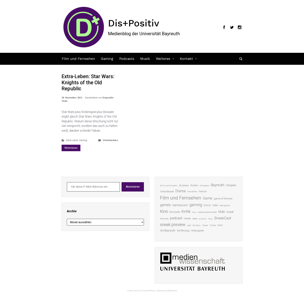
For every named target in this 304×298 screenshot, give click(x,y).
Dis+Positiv (133, 23)
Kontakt (186, 59)
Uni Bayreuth (167, 230)
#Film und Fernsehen (168, 186)
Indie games (224, 205)
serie (194, 218)
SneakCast (222, 218)
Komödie (175, 212)
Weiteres (163, 59)
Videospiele (197, 230)
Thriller (213, 225)
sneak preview (172, 224)
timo (220, 225)
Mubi (221, 212)
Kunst (194, 212)
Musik (145, 59)
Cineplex (231, 185)
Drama (180, 191)
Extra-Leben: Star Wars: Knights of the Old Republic (88, 82)
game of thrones (223, 198)
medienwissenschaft (207, 212)
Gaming (107, 59)
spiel (189, 225)
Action (194, 185)
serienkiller (203, 219)
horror (207, 205)
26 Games (184, 185)
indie (215, 205)
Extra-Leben (72, 140)
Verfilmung (183, 230)
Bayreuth (217, 185)
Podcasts (126, 59)
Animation (204, 185)
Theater (205, 225)
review (187, 218)
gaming (195, 205)
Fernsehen (192, 191)
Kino (164, 211)
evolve (130, 291)
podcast (176, 218)
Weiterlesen (71, 147)
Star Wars (197, 225)
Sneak (210, 219)
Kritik (186, 211)
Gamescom (180, 205)
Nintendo (164, 219)
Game (207, 198)
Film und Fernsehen (78, 59)
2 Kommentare (110, 140)
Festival (203, 191)
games (165, 205)
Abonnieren (133, 186)
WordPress (172, 291)
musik (230, 212)
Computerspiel (167, 191)
